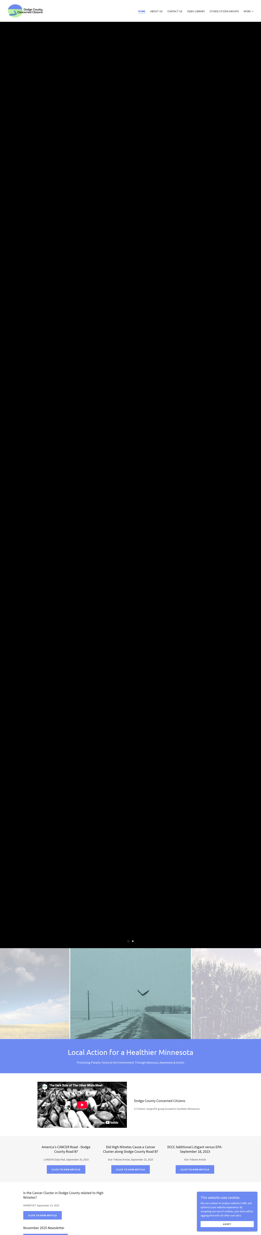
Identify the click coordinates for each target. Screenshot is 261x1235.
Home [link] (141, 11)
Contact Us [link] (174, 11)
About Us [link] (156, 11)
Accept (227, 1224)
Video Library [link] (196, 11)
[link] (25, 10)
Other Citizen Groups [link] (224, 11)
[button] (249, 11)
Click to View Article (66, 1169)
